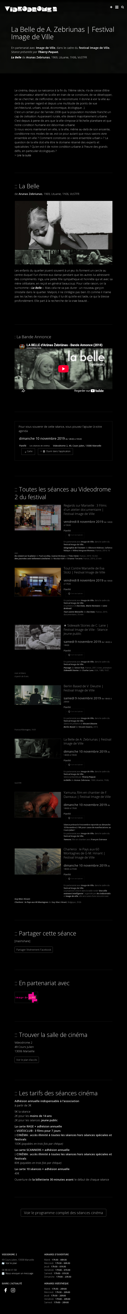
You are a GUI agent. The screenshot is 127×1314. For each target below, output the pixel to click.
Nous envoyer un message (18, 1273)
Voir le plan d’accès (26, 1059)
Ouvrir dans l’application (58, 451)
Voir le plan (10, 1263)
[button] (63, 225)
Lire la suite (24, 155)
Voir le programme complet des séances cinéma (63, 1212)
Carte (30, 451)
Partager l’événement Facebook (33, 949)
